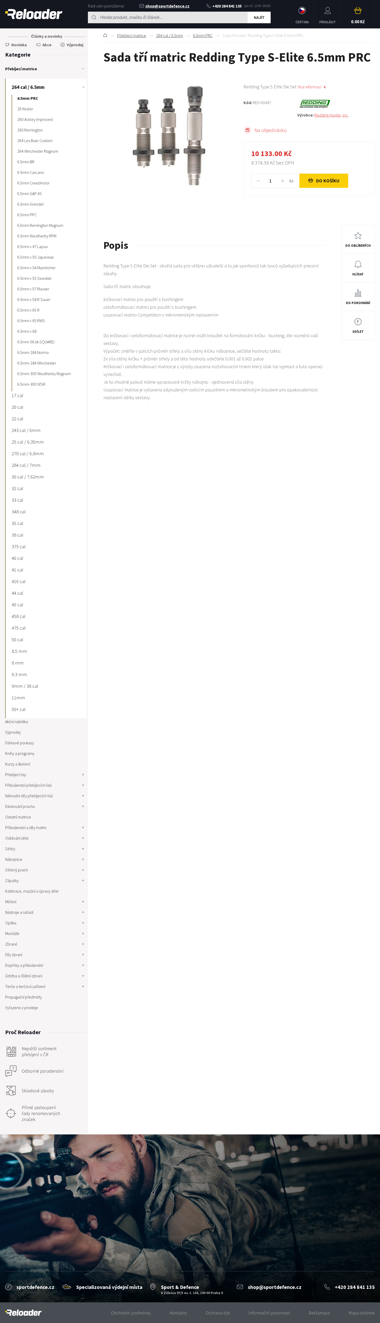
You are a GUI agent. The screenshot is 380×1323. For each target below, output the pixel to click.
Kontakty (178, 1313)
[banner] (23, 1313)
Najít (259, 18)
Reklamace (319, 1313)
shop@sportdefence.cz (167, 6)
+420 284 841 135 (227, 6)
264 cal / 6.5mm (169, 35)
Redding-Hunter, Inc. (331, 115)
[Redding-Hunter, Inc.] (336, 103)
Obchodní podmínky (131, 1313)
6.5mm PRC (202, 35)
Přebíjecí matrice (131, 35)
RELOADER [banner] (33, 14)
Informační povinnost (269, 1313)
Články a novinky (46, 36)
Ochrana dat (218, 1313)
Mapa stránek (361, 1313)
